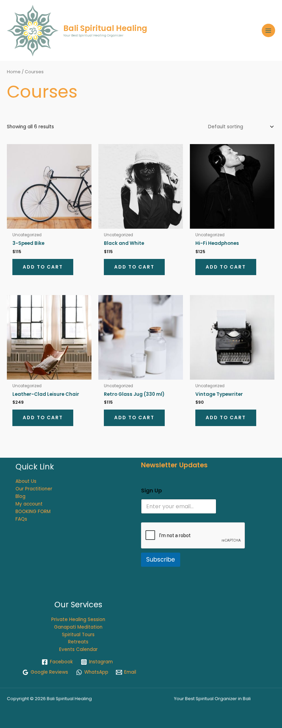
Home (14, 72)
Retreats (78, 642)
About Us (25, 481)
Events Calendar (78, 649)
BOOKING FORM (33, 511)
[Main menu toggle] (268, 30)
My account (29, 504)
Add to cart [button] (43, 267)
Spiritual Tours (78, 634)
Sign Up (151, 490)
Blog (20, 496)
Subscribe (160, 559)
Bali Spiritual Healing (105, 28)
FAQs (21, 519)
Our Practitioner (33, 489)
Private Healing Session (78, 619)
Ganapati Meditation (78, 627)
